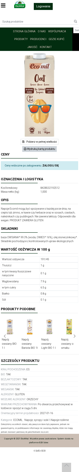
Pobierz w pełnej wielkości (41, 141)
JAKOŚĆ (32, 47)
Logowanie (43, 6)
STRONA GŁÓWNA (24, 31)
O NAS (42, 31)
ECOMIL (17, 419)
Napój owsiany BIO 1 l (9, 343)
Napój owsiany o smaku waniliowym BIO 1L (68, 348)
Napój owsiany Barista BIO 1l (30, 343)
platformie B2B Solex (38, 442)
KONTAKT (46, 47)
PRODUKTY (21, 39)
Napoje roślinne (60, 419)
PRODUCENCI (38, 39)
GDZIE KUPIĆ (56, 39)
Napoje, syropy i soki (36, 419)
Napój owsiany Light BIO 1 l (48, 343)
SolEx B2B (40, 450)
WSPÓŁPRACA (57, 31)
